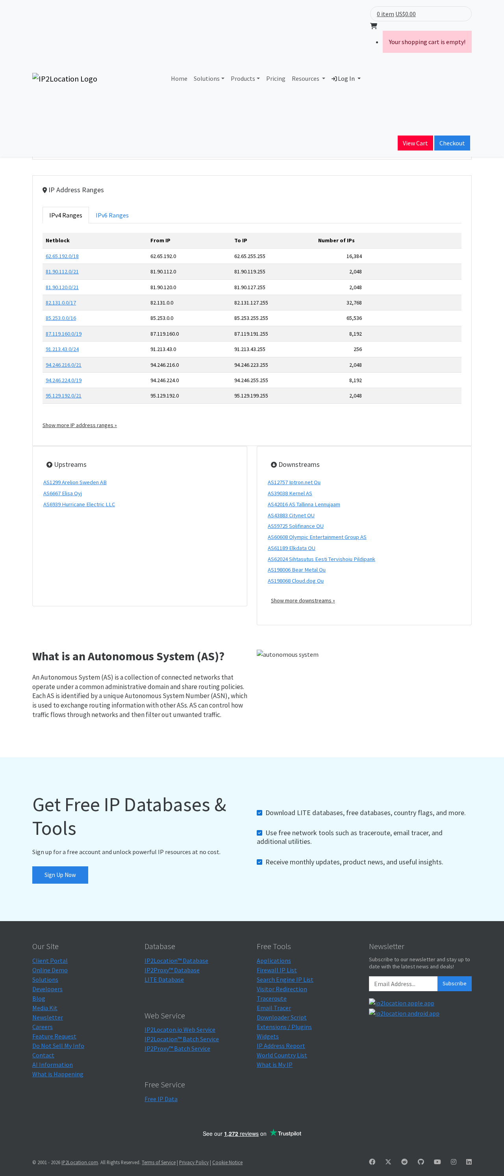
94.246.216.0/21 (64, 364)
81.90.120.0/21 (62, 287)
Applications (274, 960)
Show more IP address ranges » (80, 425)
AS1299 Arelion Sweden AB (75, 482)
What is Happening (57, 1074)
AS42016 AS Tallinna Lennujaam (304, 504)
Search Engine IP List (285, 979)
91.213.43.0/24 (62, 349)
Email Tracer (274, 1008)
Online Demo (50, 970)
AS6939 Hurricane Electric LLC (79, 504)
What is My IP (275, 1064)
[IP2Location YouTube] (437, 1162)
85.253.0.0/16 (61, 317)
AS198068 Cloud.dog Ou (296, 580)
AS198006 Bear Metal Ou (297, 569)
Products (243, 78)
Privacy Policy (194, 1162)
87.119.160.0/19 (64, 333)
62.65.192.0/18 (62, 256)
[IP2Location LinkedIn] (469, 1162)
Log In (346, 78)
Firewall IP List (277, 970)
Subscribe (455, 983)
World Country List (282, 1055)
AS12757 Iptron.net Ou (294, 482)
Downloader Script (282, 1017)
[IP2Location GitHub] (421, 1162)
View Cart (415, 143)
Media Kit (44, 1008)
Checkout (452, 143)
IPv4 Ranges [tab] (65, 215)
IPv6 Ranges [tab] (112, 215)
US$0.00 (405, 14)
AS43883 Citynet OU (291, 515)
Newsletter (47, 1017)
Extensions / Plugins (284, 1027)
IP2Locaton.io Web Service (180, 1029)
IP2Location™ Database (176, 960)
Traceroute (272, 998)
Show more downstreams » (303, 600)
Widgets (268, 1036)
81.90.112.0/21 (62, 271)
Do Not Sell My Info (58, 1046)
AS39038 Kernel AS (290, 493)
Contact (43, 1055)
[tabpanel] (252, 331)
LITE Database (164, 979)
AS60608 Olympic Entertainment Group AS (317, 537)
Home (179, 78)
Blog (38, 998)
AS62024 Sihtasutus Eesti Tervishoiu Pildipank (321, 559)
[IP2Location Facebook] (372, 1162)
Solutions (207, 78)
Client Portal (50, 960)
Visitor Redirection (282, 989)
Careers (42, 1027)
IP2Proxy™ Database (172, 970)
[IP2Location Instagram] (453, 1162)
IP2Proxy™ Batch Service (177, 1048)
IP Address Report (281, 1046)
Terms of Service (159, 1162)
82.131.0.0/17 (61, 302)
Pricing (275, 78)
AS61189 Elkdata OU (291, 548)
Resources (306, 78)
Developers (47, 989)
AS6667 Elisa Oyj (62, 493)
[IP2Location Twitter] (388, 1162)
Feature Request (54, 1036)
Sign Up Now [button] (60, 875)
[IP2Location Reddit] (404, 1162)
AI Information (52, 1064)
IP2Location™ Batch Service (182, 1039)
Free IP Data (161, 1099)
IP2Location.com (79, 1162)
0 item (385, 14)
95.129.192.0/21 (64, 395)
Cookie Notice (227, 1162)
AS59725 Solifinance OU (296, 525)
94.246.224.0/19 (64, 380)
